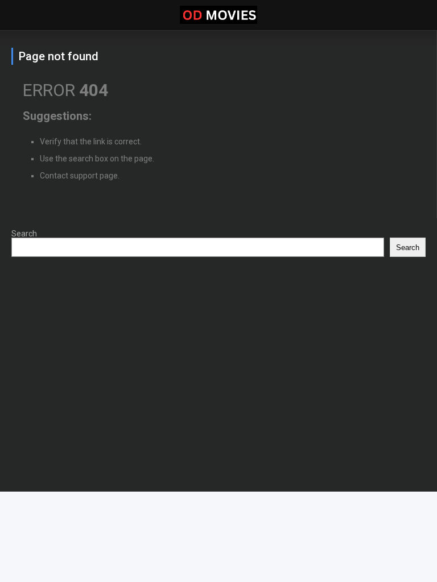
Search (24, 233)
